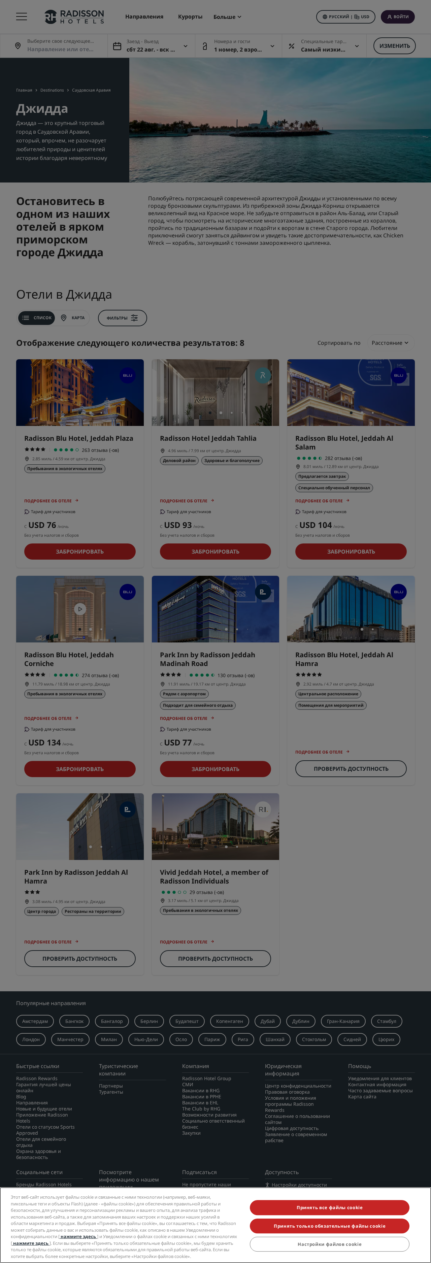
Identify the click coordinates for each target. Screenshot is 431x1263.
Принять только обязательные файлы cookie (330, 1226)
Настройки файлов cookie (330, 1244)
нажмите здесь (78, 1236)
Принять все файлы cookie (330, 1208)
